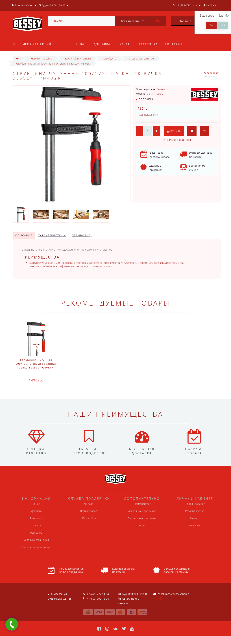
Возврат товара (89, 511)
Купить (175, 131)
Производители (142, 503)
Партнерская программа (142, 518)
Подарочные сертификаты (142, 511)
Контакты (173, 44)
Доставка (102, 44)
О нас (81, 44)
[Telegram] (161, 599)
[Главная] (17, 58)
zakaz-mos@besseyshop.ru (174, 594)
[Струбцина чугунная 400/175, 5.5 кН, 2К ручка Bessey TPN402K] (21, 214)
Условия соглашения (36, 540)
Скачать (125, 44)
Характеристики (52, 235)
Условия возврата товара (36, 547)
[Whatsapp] (155, 598)
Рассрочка (148, 44)
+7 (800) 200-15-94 (98, 598)
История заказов (194, 511)
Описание (23, 235)
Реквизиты (36, 518)
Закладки (194, 518)
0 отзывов (209, 76)
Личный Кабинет (195, 503)
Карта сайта (89, 518)
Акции (141, 525)
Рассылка (194, 525)
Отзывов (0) (81, 235)
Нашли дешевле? (148, 114)
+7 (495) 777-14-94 (98, 594)
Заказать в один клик (178, 140)
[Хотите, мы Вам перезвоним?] (12, 624)
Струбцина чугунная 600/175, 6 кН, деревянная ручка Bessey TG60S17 (36, 363)
